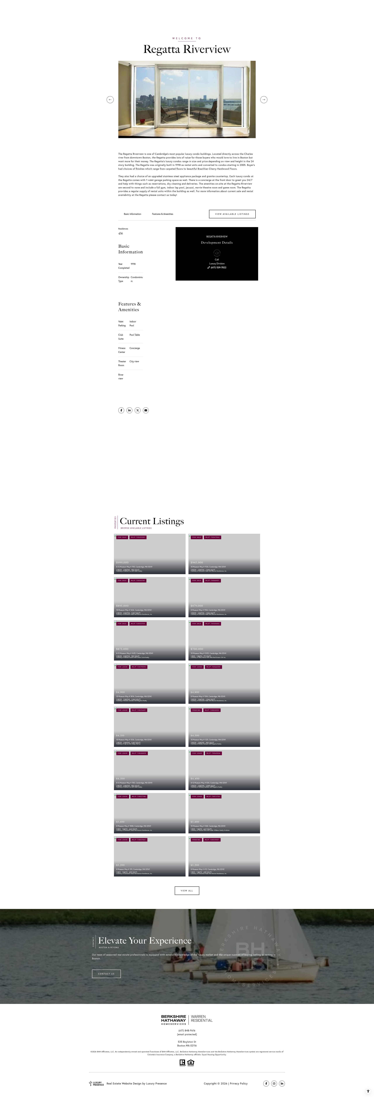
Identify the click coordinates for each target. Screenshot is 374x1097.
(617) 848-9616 (187, 1030)
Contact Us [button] (106, 973)
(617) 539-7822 (218, 267)
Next (263, 99)
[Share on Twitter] (138, 410)
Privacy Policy (239, 1083)
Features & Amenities (162, 213)
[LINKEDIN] (282, 1083)
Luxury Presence (156, 1083)
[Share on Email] (146, 410)
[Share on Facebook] (121, 410)
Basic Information (132, 213)
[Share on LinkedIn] (129, 410)
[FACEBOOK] (266, 1083)
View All (187, 890)
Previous (110, 99)
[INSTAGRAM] (274, 1083)
